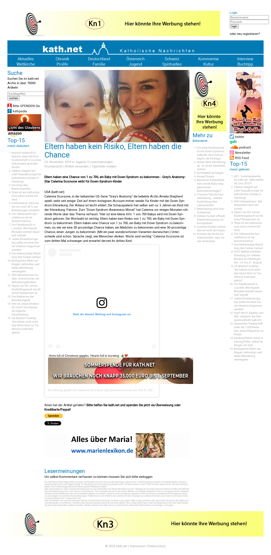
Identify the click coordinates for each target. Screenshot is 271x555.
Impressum (138, 546)
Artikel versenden (77, 166)
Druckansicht (53, 166)
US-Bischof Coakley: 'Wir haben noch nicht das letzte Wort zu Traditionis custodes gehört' (25, 325)
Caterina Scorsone (90, 390)
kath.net (121, 546)
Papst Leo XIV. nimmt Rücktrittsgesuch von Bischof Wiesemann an (26, 289)
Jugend (80, 162)
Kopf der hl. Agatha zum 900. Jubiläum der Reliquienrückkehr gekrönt (249, 316)
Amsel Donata (205, 176)
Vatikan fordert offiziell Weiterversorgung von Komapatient (211, 219)
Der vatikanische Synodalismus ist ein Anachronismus (25, 217)
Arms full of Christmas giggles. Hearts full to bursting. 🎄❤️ (88, 355)
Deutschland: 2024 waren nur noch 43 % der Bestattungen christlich (26, 206)
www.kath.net (73, 498)
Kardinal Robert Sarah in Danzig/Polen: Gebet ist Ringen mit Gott (248, 341)
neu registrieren (248, 34)
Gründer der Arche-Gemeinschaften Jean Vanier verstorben (211, 237)
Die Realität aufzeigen (210, 172)
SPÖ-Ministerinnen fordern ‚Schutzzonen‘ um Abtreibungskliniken (25, 278)
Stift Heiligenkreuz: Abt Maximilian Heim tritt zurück (248, 205)
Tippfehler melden (103, 166)
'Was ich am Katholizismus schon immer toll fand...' (26, 196)
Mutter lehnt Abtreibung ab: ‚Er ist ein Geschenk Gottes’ (211, 165)
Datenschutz (157, 546)
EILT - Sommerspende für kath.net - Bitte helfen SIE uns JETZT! (249, 180)
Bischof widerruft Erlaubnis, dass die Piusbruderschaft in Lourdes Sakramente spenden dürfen (26, 160)
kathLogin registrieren (126, 482)
